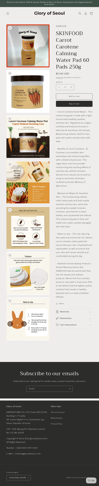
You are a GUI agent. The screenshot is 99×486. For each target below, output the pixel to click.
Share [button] (61, 304)
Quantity (59, 82)
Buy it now (74, 104)
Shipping (59, 77)
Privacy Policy (56, 424)
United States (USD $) (17, 478)
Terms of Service (58, 412)
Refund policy (56, 418)
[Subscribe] (70, 389)
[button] (8, 13)
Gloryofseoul (75, 477)
